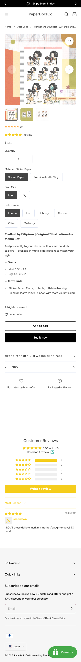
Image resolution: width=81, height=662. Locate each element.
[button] (6, 14)
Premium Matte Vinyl (46, 177)
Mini (10, 195)
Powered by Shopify (40, 655)
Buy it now (40, 337)
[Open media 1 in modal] (69, 41)
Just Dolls (22, 26)
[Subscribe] (71, 608)
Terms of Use (43, 618)
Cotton (62, 213)
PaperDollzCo (21, 655)
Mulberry (29, 223)
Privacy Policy (58, 618)
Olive (11, 223)
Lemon (12, 213)
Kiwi (28, 213)
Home (8, 26)
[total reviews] (40, 126)
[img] (13, 513)
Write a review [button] (40, 489)
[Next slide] (69, 69)
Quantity (10, 150)
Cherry (44, 213)
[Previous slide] (11, 69)
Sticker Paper (16, 177)
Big (24, 195)
